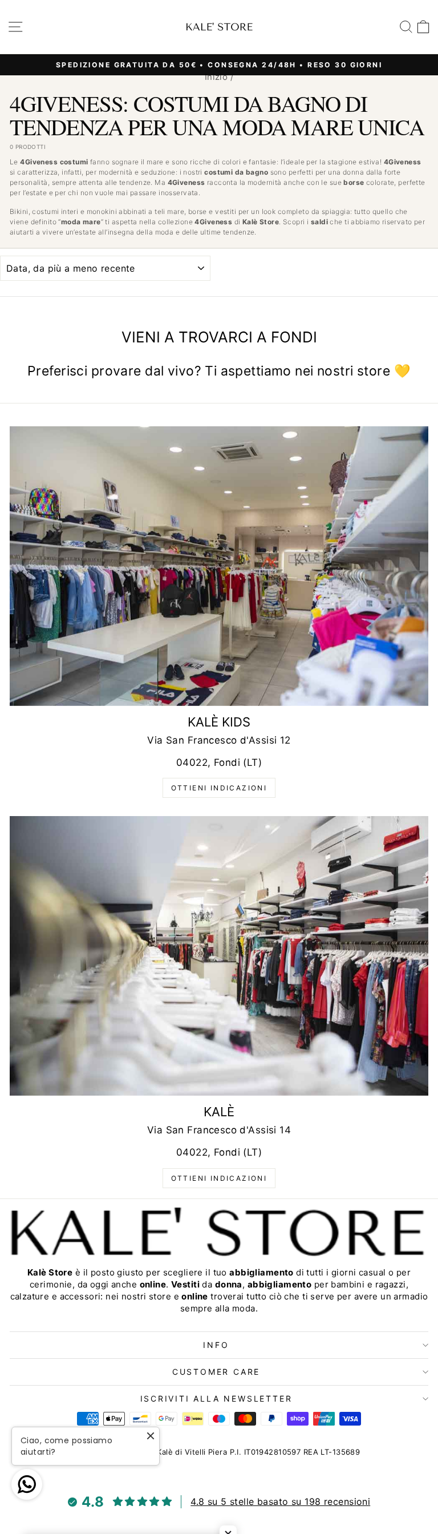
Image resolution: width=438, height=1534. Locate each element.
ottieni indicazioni (219, 788)
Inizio (216, 76)
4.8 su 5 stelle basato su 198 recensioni (280, 1501)
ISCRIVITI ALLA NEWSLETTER (216, 1398)
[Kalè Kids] (219, 566)
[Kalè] (219, 956)
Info (216, 1345)
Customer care (216, 1371)
